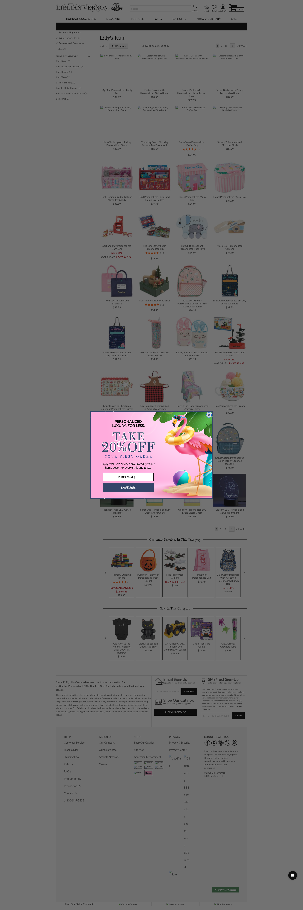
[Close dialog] (209, 415)
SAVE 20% (128, 487)
